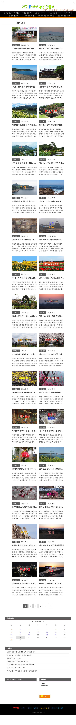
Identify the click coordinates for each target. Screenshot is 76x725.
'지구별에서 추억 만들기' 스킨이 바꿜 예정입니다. (22, 671)
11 (29, 632)
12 (38, 632)
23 (11, 637)
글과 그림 (13, 16)
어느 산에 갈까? (54, 13)
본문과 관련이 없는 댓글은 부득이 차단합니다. (21, 652)
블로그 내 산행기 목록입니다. (16, 668)
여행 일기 (26, 13)
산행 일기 (40, 13)
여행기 (29, 708)
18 (29, 635)
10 (20, 632)
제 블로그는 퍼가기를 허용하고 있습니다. (19, 655)
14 (55, 632)
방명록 (45, 10)
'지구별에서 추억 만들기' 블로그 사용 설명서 (20, 664)
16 (11, 635)
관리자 (51, 10)
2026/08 (38, 622)
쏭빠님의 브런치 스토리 (67, 10)
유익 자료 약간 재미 (45, 16)
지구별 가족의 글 (63, 16)
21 (55, 635)
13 (47, 632)
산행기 (23, 708)
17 (20, 635)
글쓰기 (56, 10)
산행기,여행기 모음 (57, 708)
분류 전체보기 (10, 13)
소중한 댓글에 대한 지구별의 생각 (17, 661)
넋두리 (68, 13)
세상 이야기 (27, 16)
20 (47, 635)
